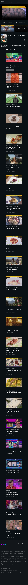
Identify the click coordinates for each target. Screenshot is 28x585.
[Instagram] (22, 543)
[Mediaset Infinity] (3, 2)
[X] (26, 543)
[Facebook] (18, 543)
